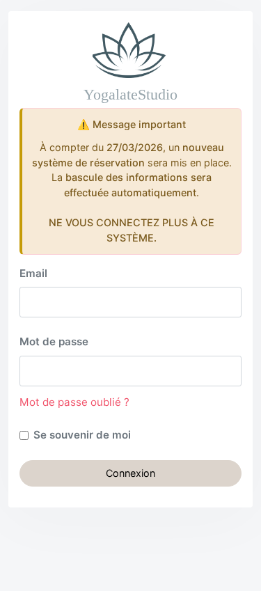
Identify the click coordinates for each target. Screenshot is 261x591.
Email (33, 273)
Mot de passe (53, 341)
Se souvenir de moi (82, 434)
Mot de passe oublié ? (74, 402)
